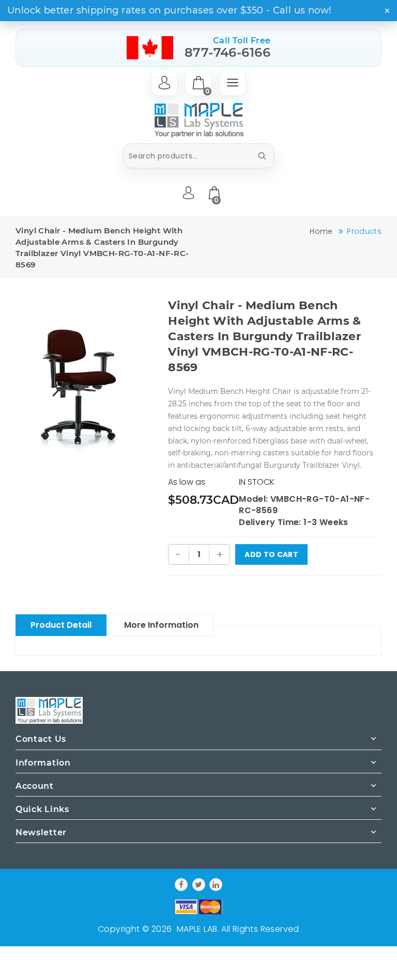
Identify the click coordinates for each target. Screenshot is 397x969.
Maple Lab (197, 929)
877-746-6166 (228, 52)
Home (321, 231)
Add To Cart (271, 554)
